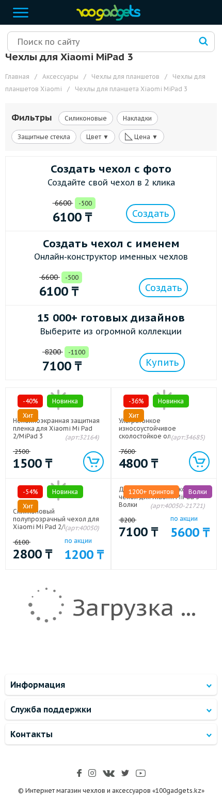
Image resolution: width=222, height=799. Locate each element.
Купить (162, 362)
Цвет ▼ (97, 137)
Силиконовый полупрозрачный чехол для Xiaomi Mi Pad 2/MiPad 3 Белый (56, 522)
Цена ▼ (141, 136)
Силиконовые (86, 118)
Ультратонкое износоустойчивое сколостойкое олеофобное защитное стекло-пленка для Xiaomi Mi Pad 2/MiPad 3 (163, 436)
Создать (150, 213)
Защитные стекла (44, 137)
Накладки (137, 118)
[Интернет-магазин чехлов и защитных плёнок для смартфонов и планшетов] (106, 18)
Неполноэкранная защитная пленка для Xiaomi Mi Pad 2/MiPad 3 (56, 428)
